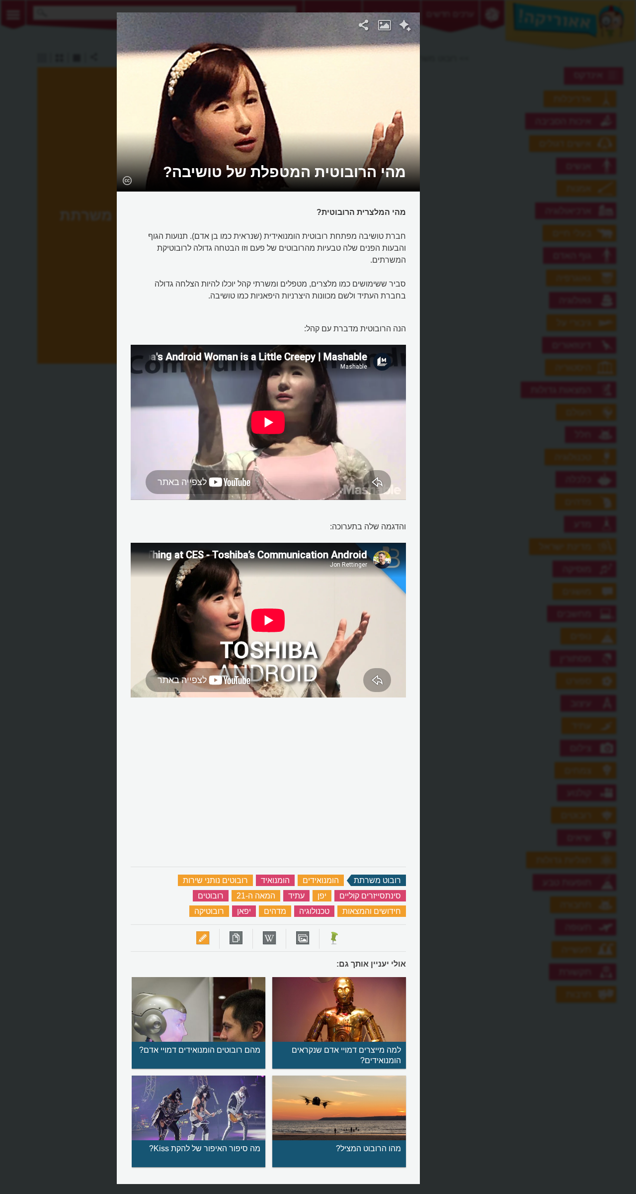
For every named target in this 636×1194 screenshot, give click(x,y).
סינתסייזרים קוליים (370, 896)
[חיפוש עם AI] (405, 26)
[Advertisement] (542, 161)
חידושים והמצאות (371, 911)
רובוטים (211, 896)
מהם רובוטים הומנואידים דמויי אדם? (199, 1050)
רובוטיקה (209, 911)
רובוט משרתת (377, 880)
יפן (322, 896)
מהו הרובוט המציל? (368, 1148)
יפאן (244, 911)
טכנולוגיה (314, 911)
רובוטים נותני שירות (215, 880)
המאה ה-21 (256, 896)
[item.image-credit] (127, 180)
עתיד (296, 896)
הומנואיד (275, 880)
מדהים (275, 911)
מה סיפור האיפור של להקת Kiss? (204, 1148)
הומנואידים (321, 880)
